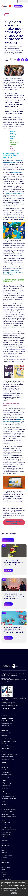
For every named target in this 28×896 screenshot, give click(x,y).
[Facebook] (9, 708)
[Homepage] (7, 6)
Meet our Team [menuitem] (5, 862)
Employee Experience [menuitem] (6, 832)
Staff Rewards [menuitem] (4, 837)
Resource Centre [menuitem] (5, 845)
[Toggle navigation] (25, 6)
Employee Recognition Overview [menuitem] (9, 754)
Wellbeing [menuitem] (3, 780)
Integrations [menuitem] (4, 735)
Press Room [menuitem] (4, 865)
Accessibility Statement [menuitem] (6, 879)
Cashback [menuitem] (3, 743)
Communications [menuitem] (5, 725)
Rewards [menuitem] (3, 762)
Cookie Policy (13, 890)
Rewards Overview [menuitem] (5, 765)
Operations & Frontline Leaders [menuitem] (8, 798)
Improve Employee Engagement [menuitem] (8, 809)
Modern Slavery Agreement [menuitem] (7, 877)
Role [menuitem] (2, 791)
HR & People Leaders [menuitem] (6, 794)
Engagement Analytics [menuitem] (6, 733)
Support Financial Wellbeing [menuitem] (7, 811)
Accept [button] (14, 893)
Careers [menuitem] (3, 869)
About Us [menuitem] (3, 860)
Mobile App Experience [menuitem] (6, 723)
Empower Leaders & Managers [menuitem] (8, 816)
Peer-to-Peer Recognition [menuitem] (7, 756)
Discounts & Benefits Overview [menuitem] (8, 741)
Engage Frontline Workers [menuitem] (7, 814)
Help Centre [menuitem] (4, 872)
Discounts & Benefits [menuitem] (6, 738)
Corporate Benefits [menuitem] (6, 822)
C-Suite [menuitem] (3, 801)
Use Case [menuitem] (3, 804)
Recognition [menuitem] (4, 752)
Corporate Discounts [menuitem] (6, 827)
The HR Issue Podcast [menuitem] (6, 855)
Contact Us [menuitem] (4, 874)
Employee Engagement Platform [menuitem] (8, 721)
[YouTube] (14, 708)
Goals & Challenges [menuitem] (5, 785)
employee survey (16, 172)
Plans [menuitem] (2, 843)
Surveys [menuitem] (3, 728)
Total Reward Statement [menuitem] (7, 746)
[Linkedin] (6, 708)
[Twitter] (3, 708)
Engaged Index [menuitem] (4, 730)
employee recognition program (13, 193)
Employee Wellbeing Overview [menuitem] (8, 783)
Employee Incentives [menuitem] (6, 834)
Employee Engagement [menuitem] (7, 718)
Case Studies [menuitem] (4, 852)
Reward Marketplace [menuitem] (6, 774)
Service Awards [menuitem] (5, 769)
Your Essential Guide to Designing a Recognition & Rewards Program (12, 272)
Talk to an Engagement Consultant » (14, 522)
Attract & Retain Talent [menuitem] (6, 807)
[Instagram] (11, 708)
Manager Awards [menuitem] (5, 767)
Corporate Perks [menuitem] (5, 825)
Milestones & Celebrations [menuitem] (7, 759)
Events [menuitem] (3, 848)
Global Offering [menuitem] (5, 748)
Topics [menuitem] (3, 820)
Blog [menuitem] (2, 850)
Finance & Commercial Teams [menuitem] (8, 796)
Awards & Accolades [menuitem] (6, 867)
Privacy (5, 890)
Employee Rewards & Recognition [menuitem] (9, 829)
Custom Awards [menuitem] (5, 772)
